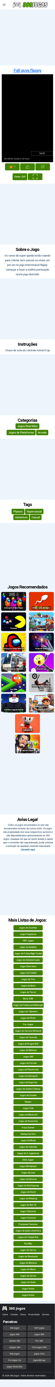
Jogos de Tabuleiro (28, 1011)
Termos (45, 1314)
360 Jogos (14, 1327)
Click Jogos (28, 1160)
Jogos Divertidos (27, 426)
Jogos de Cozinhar (28, 928)
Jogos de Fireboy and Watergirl (28, 1005)
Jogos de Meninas (28, 1050)
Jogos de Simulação (28, 1256)
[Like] (27, 166)
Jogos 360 (28, 1056)
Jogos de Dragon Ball (28, 1044)
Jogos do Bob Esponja (28, 1185)
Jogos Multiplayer (28, 1166)
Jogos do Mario (28, 1269)
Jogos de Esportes (28, 1082)
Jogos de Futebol (28, 973)
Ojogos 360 (14, 1347)
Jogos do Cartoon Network (28, 1031)
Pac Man (28, 1243)
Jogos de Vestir (28, 1192)
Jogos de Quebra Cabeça (28, 1089)
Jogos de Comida (28, 1095)
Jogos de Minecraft (28, 1114)
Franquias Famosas (28, 1224)
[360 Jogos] (30, 4)
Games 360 (14, 1340)
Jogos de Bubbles (28, 947)
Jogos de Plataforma (21, 432)
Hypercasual (34, 511)
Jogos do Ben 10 (28, 1205)
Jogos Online (28, 1289)
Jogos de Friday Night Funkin (28, 953)
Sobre (5, 1314)
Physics (18, 511)
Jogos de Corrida (28, 1063)
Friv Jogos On (14, 1360)
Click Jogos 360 (39, 1347)
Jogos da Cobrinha (28, 1147)
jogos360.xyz (39, 1360)
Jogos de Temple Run (28, 1237)
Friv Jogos (28, 1024)
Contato (14, 1314)
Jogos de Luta (28, 1173)
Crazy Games (28, 1127)
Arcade (42, 432)
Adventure (21, 517)
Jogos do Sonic (28, 1282)
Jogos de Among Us (28, 1076)
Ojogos (28, 1102)
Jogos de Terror (28, 992)
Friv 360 (39, 1340)
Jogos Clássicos (28, 1211)
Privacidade (34, 1314)
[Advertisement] (27, 37)
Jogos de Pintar (28, 1018)
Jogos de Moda (28, 1140)
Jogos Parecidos (14, 1366)
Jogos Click (39, 1353)
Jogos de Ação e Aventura (28, 1231)
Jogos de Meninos (28, 1263)
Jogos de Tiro (28, 979)
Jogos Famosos (28, 1218)
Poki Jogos (15, 1353)
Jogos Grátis (28, 1295)
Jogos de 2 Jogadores (28, 1153)
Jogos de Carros (28, 1250)
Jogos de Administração (28, 960)
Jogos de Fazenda (28, 1037)
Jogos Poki (28, 1108)
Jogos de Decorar (28, 1179)
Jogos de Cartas (28, 1276)
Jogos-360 (39, 1334)
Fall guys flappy (27, 70)
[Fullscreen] (35, 176)
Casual (36, 517)
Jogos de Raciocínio (28, 1121)
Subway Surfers (28, 1134)
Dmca (23, 1314)
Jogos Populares (28, 934)
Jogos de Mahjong (28, 1198)
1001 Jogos (28, 940)
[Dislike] (42, 166)
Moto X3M (28, 998)
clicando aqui (28, 849)
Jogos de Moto (28, 986)
